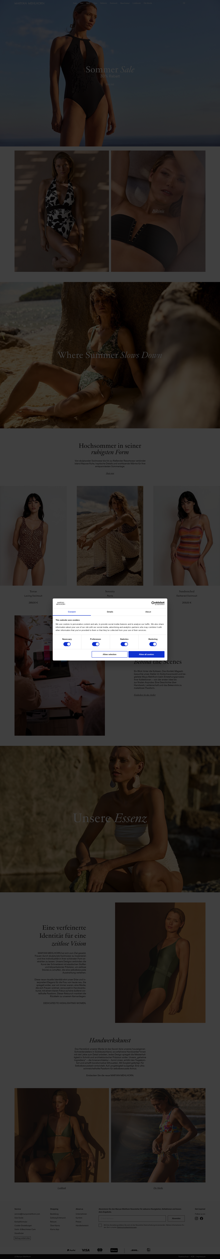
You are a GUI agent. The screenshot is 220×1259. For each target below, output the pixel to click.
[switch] (95, 644)
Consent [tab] (72, 612)
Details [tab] (110, 612)
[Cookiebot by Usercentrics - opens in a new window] (153, 603)
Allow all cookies (146, 654)
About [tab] (148, 612)
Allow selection (109, 654)
